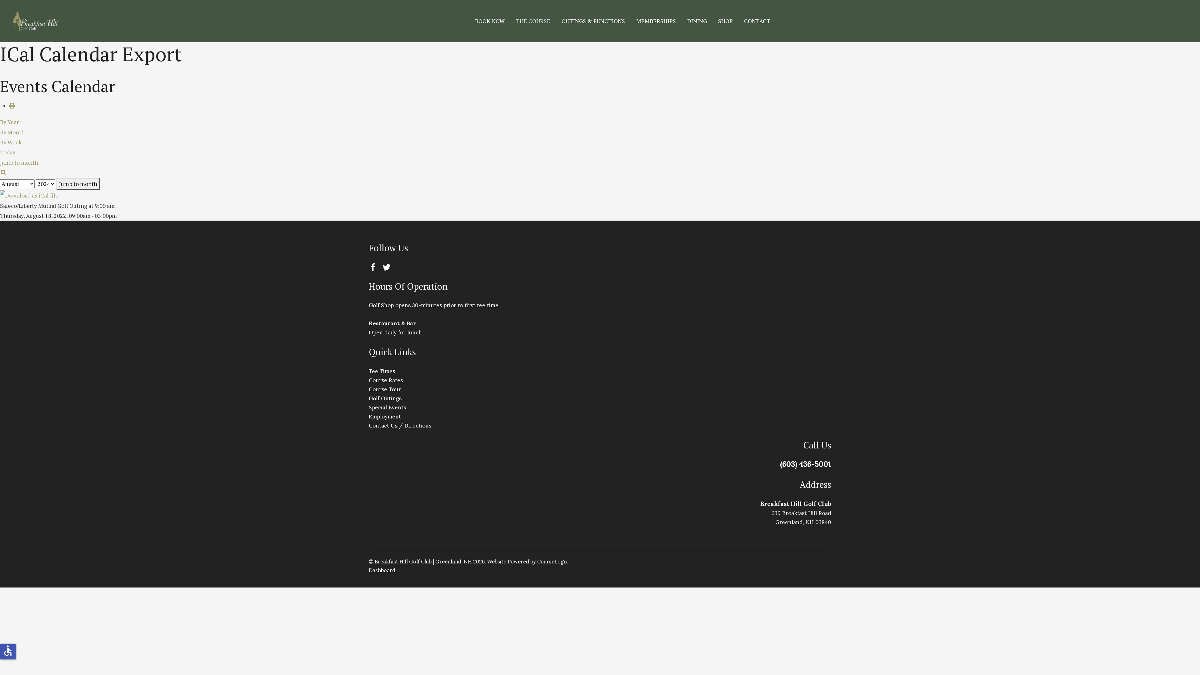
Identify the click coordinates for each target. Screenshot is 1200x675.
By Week (11, 142)
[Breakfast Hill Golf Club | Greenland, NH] (35, 21)
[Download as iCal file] (29, 194)
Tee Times (382, 371)
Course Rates (386, 380)
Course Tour (385, 389)
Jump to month (78, 184)
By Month (12, 132)
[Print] (12, 105)
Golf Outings (385, 398)
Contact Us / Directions (400, 425)
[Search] (3, 172)
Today (7, 152)
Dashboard (382, 570)
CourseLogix (552, 561)
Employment (385, 416)
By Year (9, 122)
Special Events (387, 407)
